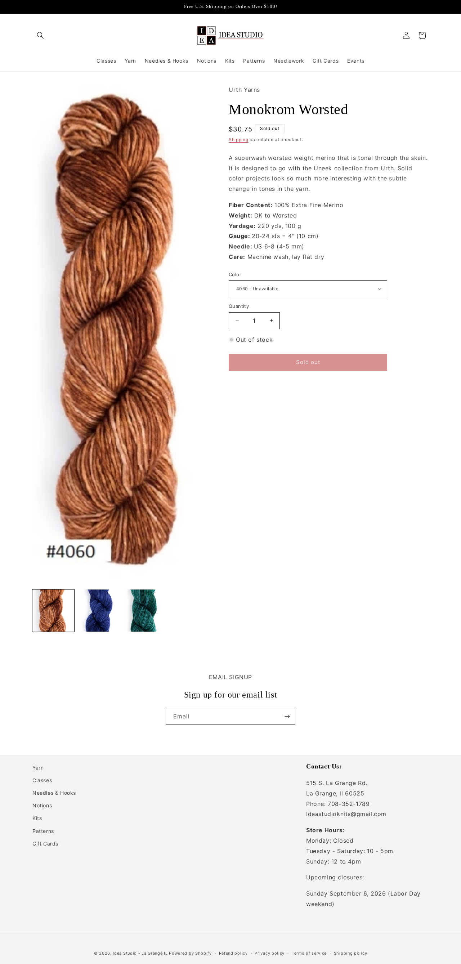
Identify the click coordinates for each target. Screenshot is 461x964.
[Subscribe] (287, 716)
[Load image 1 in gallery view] (53, 610)
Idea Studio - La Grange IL (140, 953)
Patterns (43, 831)
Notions (42, 805)
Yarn (38, 768)
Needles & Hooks (54, 793)
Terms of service (309, 953)
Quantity (239, 306)
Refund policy (233, 953)
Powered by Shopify (190, 953)
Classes (42, 780)
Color (235, 274)
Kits (37, 818)
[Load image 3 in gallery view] (144, 610)
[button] (40, 35)
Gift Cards (45, 843)
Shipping (239, 139)
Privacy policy (270, 953)
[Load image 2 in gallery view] (99, 610)
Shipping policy (350, 953)
